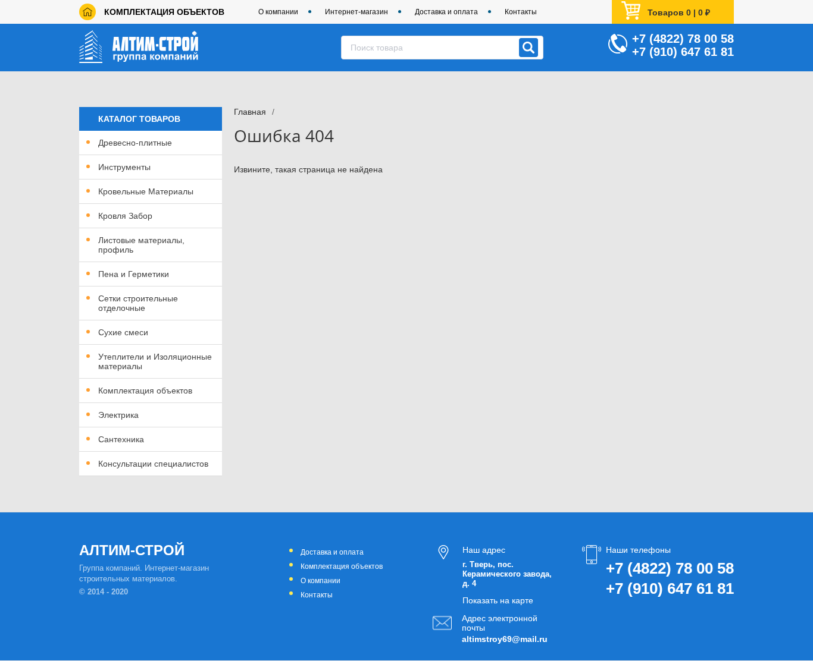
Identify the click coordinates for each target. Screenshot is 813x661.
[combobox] (442, 47)
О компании (278, 12)
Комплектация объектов (164, 12)
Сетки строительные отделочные (138, 303)
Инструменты (124, 167)
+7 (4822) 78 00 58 (683, 38)
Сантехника (121, 439)
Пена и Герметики (133, 274)
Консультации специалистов (153, 463)
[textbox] (442, 47)
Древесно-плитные (135, 142)
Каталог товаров (139, 119)
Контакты (521, 12)
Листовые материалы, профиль (141, 244)
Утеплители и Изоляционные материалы (155, 361)
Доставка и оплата (446, 12)
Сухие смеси (123, 332)
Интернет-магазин (356, 12)
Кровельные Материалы (145, 191)
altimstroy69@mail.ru (504, 639)
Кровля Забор (125, 216)
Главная (250, 112)
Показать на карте (497, 600)
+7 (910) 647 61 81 (683, 51)
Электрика (118, 415)
